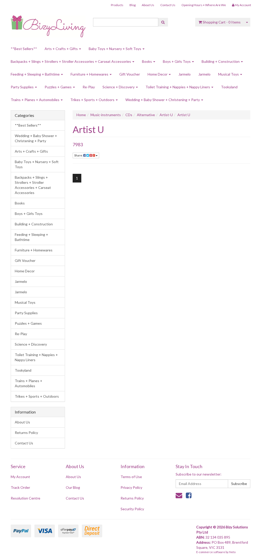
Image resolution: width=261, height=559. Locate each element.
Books (147, 61)
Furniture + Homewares (90, 74)
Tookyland (229, 87)
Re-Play (89, 87)
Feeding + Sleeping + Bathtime (35, 74)
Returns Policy (26, 432)
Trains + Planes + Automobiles (35, 100)
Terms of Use (131, 477)
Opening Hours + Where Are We (203, 5)
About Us (148, 5)
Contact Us (167, 5)
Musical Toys (229, 74)
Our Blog (73, 487)
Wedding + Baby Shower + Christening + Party (163, 100)
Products (117, 5)
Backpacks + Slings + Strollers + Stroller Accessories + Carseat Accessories (71, 61)
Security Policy (132, 509)
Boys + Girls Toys (177, 61)
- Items (222, 22)
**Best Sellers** (24, 48)
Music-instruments (105, 115)
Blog (132, 5)
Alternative (146, 115)
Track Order (20, 487)
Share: (78, 155)
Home (81, 115)
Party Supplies (22, 87)
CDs (128, 115)
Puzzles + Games (58, 87)
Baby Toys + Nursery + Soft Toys (115, 48)
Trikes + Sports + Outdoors (92, 100)
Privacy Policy (131, 487)
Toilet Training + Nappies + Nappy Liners (178, 87)
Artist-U (166, 115)
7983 (78, 144)
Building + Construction (221, 61)
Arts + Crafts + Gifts (62, 48)
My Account (20, 477)
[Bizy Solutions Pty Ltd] (48, 24)
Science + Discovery (118, 87)
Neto (232, 552)
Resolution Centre (25, 498)
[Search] (163, 22)
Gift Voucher (129, 74)
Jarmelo (184, 74)
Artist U (183, 115)
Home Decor (158, 74)
